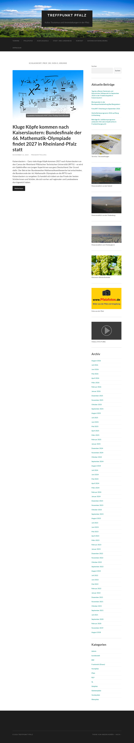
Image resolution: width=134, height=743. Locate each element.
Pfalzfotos (28, 41)
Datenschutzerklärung (97, 41)
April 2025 (95, 431)
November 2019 (97, 628)
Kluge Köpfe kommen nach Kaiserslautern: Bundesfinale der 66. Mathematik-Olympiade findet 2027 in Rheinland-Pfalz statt (47, 138)
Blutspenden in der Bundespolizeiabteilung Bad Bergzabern (105, 103)
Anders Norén (108, 734)
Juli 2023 (94, 523)
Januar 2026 (95, 391)
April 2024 (95, 483)
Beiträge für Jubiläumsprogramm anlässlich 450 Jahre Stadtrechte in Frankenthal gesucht (103, 121)
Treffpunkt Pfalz (67, 15)
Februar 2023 (96, 545)
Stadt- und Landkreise (62, 41)
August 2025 (96, 413)
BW (92, 660)
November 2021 (97, 602)
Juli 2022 (94, 575)
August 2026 (96, 361)
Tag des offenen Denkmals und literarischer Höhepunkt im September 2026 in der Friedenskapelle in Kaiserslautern (105, 94)
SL (92, 682)
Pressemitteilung (38, 155)
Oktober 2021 (96, 606)
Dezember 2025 (97, 396)
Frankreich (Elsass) (98, 664)
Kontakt (79, 41)
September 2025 (97, 409)
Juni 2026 (95, 369)
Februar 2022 (96, 588)
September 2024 (97, 461)
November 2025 (97, 400)
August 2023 (96, 518)
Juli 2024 (94, 470)
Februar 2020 (96, 623)
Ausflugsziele (43, 41)
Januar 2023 (95, 549)
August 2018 (96, 632)
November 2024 (97, 453)
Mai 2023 (94, 531)
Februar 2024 (96, 492)
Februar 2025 (96, 439)
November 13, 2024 (21, 155)
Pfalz (93, 673)
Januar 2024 (95, 496)
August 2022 (96, 571)
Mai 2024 (94, 479)
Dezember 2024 (97, 448)
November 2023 (97, 505)
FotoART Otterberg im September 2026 (105, 109)
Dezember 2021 (97, 597)
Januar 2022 (95, 593)
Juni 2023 (95, 527)
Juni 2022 (95, 580)
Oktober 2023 (96, 510)
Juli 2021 (94, 615)
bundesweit (95, 656)
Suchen (94, 66)
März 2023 (95, 540)
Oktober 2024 (96, 457)
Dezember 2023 (97, 501)
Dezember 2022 (97, 553)
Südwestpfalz (96, 691)
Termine (16, 41)
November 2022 (97, 558)
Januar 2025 (95, 444)
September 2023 (97, 514)
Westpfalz (95, 699)
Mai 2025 (94, 426)
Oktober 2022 (96, 562)
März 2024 (95, 488)
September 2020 (97, 619)
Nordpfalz (95, 669)
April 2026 (95, 378)
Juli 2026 (94, 365)
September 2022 (97, 566)
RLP (92, 677)
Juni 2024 (95, 474)
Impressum (17, 48)
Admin (93, 651)
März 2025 (95, 435)
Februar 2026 (96, 387)
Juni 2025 (95, 422)
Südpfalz (94, 686)
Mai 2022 (94, 584)
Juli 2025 (94, 418)
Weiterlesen (18, 188)
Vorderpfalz (95, 695)
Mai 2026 (94, 374)
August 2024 (96, 466)
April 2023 (95, 536)
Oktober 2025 (96, 404)
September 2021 (97, 610)
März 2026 (95, 383)
